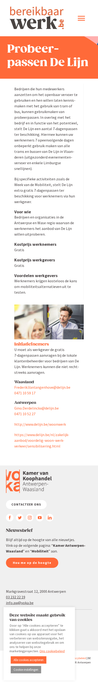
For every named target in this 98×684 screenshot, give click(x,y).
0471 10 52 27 (24, 413)
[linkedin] (50, 517)
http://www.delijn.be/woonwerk (40, 424)
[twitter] (20, 517)
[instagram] (30, 517)
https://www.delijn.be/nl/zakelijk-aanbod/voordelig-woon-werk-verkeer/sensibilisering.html (41, 440)
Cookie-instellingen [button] (26, 670)
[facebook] (10, 517)
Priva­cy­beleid (78, 658)
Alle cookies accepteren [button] (29, 660)
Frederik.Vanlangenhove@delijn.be (42, 387)
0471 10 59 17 (24, 393)
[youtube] (40, 517)
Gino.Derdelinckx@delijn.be (36, 408)
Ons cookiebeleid (52, 651)
